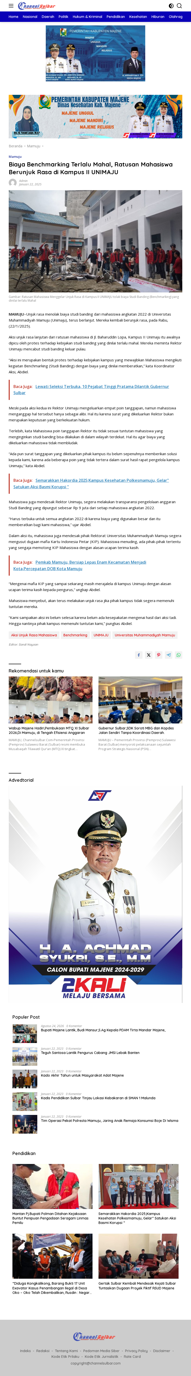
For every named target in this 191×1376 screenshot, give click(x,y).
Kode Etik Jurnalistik (101, 1356)
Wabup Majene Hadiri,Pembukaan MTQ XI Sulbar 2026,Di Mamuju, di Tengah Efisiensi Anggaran (49, 730)
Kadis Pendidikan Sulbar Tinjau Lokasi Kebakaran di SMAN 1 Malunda (98, 1098)
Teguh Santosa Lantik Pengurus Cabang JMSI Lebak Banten (90, 1052)
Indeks (25, 1351)
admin (23, 181)
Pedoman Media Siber (101, 1351)
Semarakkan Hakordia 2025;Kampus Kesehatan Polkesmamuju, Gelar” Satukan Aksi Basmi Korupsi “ (137, 1218)
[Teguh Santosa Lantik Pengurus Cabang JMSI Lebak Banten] (24, 1056)
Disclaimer (161, 1351)
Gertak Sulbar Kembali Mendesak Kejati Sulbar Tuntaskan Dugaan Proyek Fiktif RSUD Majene (137, 1285)
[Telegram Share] (168, 655)
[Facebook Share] (139, 655)
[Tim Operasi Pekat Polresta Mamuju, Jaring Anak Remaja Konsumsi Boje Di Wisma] (24, 1124)
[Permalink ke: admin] (13, 182)
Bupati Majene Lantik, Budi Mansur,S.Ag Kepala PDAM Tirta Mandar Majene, (103, 1030)
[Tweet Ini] (148, 655)
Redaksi (42, 1351)
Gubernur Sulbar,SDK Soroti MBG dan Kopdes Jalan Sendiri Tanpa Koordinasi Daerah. (136, 730)
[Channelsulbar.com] (37, 5)
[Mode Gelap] (171, 6)
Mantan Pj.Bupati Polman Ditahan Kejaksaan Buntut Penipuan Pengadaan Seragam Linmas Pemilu (50, 1218)
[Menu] (12, 5)
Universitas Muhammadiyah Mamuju (145, 635)
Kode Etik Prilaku (65, 1356)
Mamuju (15, 156)
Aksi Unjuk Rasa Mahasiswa (34, 635)
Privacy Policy (136, 1351)
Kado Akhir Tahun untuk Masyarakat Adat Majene (82, 1075)
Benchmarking (75, 635)
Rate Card (132, 1356)
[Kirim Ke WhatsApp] (178, 655)
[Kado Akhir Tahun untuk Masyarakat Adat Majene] (24, 1079)
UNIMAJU (101, 635)
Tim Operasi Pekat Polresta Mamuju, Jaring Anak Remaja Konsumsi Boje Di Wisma (109, 1120)
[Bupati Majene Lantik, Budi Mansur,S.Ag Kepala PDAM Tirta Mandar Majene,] (24, 1033)
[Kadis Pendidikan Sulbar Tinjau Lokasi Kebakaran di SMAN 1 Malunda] (24, 1101)
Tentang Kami (66, 1351)
